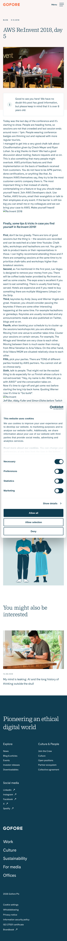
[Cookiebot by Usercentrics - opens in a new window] (49, 408)
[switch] (59, 471)
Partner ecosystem (47, 765)
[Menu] (57, 5)
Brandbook (9, 929)
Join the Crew (45, 751)
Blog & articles (10, 756)
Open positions (45, 760)
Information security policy (16, 919)
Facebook (8, 799)
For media (12, 867)
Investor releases (11, 765)
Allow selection (33, 522)
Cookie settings (10, 905)
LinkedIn (7, 790)
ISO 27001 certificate (13, 924)
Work (8, 841)
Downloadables (10, 769)
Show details (50, 503)
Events (6, 760)
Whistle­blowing (11, 910)
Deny (33, 531)
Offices (9, 875)
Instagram (8, 794)
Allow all (33, 513)
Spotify (7, 808)
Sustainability (15, 858)
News (6, 751)
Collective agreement (48, 769)
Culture (41, 756)
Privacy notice (10, 915)
